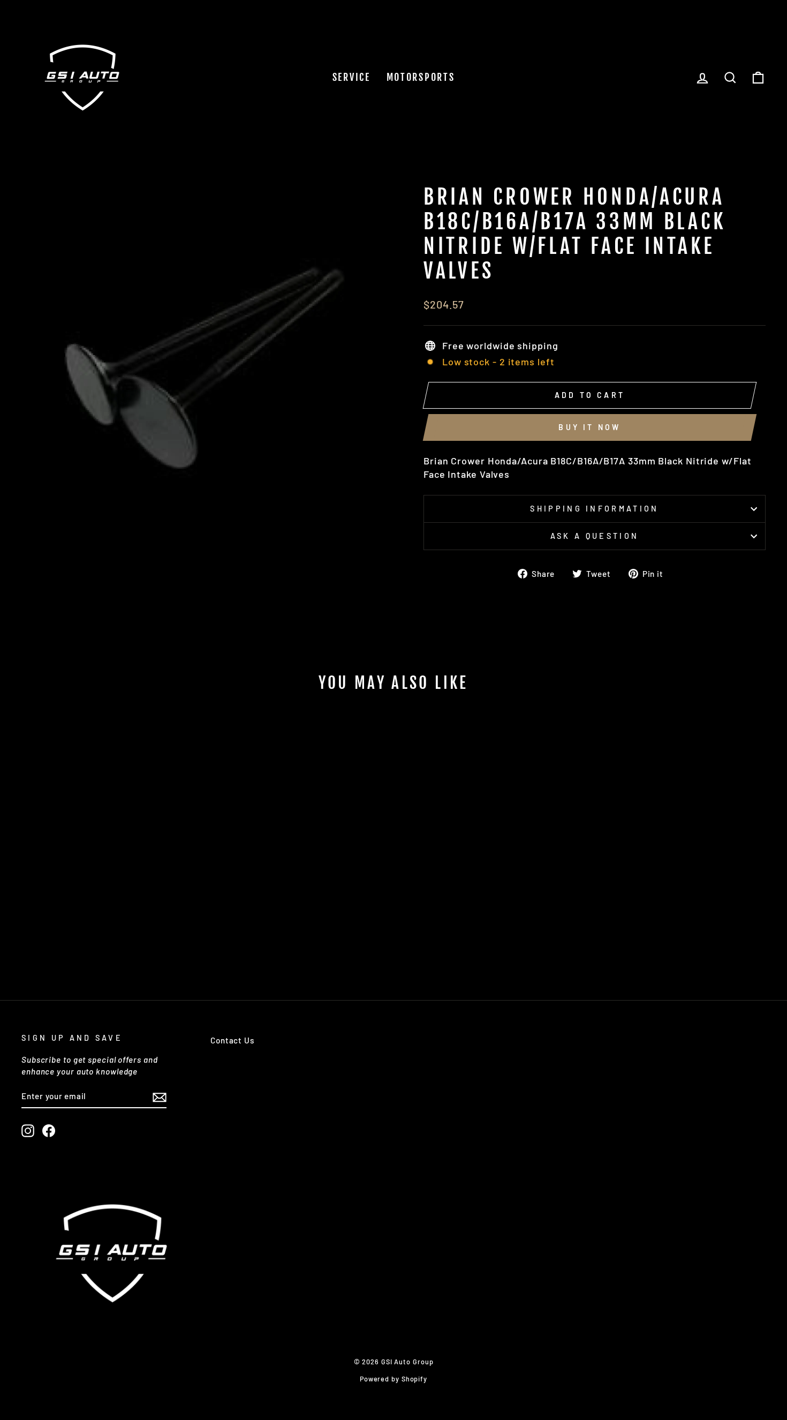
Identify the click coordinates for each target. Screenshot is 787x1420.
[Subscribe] (160, 1096)
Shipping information (594, 508)
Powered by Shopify (393, 1378)
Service (351, 77)
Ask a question (594, 535)
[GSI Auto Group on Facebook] (48, 1130)
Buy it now (589, 427)
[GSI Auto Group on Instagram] (27, 1130)
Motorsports (421, 77)
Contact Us (232, 1040)
